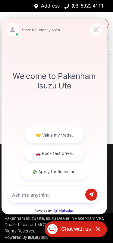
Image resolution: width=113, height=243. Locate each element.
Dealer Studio (38, 237)
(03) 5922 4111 (88, 6)
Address (50, 6)
